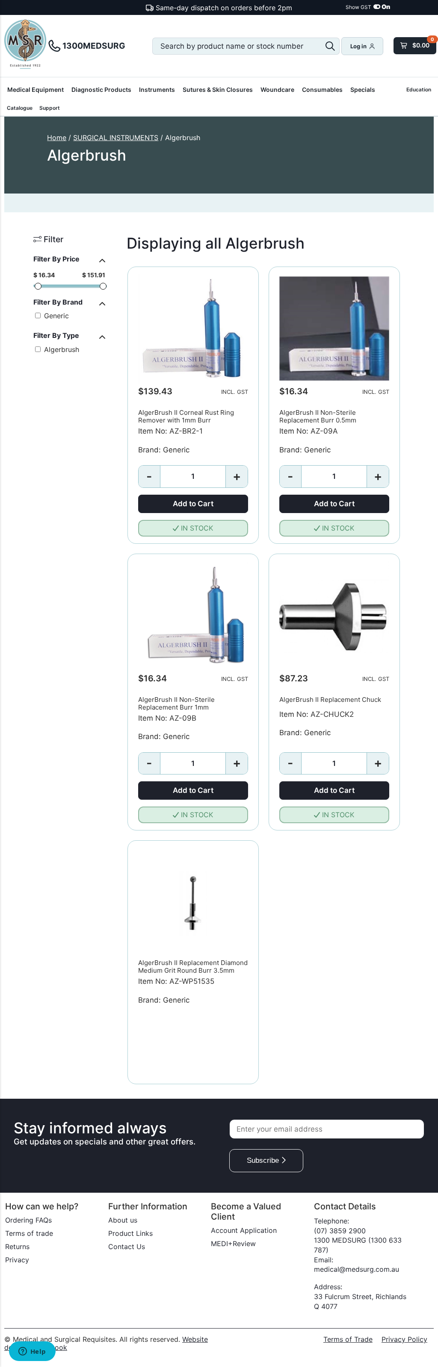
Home (56, 137)
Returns (17, 1246)
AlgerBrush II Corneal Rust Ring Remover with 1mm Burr (186, 416)
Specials (362, 89)
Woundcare (277, 89)
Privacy (17, 1260)
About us (122, 1220)
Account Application (244, 1230)
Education (418, 89)
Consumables (322, 89)
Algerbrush (60, 349)
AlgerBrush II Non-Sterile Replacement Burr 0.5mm (317, 416)
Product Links (130, 1233)
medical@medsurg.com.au (356, 1269)
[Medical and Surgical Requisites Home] (25, 45)
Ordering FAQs (28, 1220)
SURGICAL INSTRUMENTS (115, 137)
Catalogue (20, 108)
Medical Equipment (35, 89)
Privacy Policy (404, 1339)
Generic (55, 315)
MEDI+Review (233, 1243)
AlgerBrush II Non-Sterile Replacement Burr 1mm (176, 703)
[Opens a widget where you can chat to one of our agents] (32, 1352)
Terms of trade (29, 1233)
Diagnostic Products (101, 89)
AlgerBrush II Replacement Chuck (330, 699)
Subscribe (264, 1160)
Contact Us (126, 1246)
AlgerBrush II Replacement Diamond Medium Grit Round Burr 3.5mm (193, 966)
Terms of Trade (348, 1339)
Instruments (157, 89)
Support (49, 108)
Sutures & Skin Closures (218, 89)
